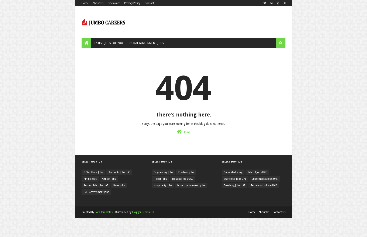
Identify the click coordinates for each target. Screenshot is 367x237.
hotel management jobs (191, 185)
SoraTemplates (104, 212)
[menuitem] (86, 43)
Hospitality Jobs (163, 185)
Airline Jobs (90, 178)
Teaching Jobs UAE (234, 185)
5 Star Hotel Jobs (93, 172)
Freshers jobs (186, 172)
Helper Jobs (160, 178)
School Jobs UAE (257, 172)
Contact (149, 3)
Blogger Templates (143, 212)
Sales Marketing (233, 172)
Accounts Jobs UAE (119, 172)
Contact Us (278, 212)
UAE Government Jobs (96, 192)
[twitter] (264, 3)
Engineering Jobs (163, 172)
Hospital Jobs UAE (182, 178)
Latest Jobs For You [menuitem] (109, 43)
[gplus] (271, 3)
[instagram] (283, 3)
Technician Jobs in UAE (264, 185)
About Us (98, 3)
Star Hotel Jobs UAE (235, 178)
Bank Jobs (119, 185)
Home (85, 3)
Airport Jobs (109, 178)
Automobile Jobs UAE (96, 185)
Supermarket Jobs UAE (265, 178)
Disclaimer (114, 3)
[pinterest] (278, 3)
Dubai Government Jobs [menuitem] (147, 43)
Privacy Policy (132, 3)
